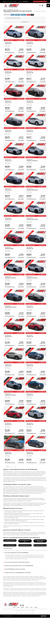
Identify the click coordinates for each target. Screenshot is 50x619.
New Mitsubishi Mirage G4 (25, 545)
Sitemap (21, 613)
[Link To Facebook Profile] (21, 605)
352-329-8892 (21, 52)
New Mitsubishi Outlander (10, 540)
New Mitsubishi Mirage (10, 545)
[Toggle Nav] (48, 5)
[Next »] (15, 467)
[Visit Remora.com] (43, 616)
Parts (31, 607)
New (14, 607)
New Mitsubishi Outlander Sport (25, 541)
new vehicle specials (23, 480)
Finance (22, 607)
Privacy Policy (26, 613)
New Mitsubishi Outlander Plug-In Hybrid (40, 541)
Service (27, 607)
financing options (39, 477)
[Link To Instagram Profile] (23, 605)
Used (18, 607)
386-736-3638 (21, 462)
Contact (35, 607)
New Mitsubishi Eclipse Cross (40, 545)
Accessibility (33, 613)
